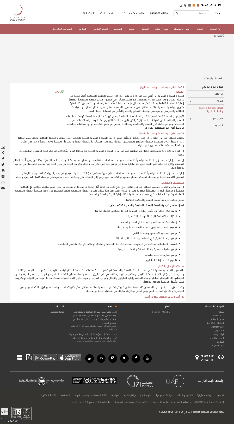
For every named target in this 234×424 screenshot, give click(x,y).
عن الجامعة (215, 29)
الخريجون (118, 29)
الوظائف (82, 29)
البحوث (132, 29)
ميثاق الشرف (129, 395)
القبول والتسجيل (182, 29)
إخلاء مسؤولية (204, 395)
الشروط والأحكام (185, 395)
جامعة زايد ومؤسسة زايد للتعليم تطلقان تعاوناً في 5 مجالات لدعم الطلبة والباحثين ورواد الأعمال (93, 336)
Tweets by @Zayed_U (161, 312)
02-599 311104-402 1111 (208, 357)
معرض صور (217, 118)
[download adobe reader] (27, 357)
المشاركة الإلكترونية (62, 29)
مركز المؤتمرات (217, 327)
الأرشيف (115, 395)
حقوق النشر (145, 395)
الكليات (200, 29)
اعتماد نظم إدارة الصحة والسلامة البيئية (211, 109)
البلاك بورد (219, 330)
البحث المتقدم (87, 13)
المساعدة (65, 395)
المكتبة (145, 29)
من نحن (219, 94)
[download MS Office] (22, 357)
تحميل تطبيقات (57, 312)
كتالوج (221, 312)
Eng (216, 13)
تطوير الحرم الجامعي (212, 87)
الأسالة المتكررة (48, 395)
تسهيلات (219, 395)
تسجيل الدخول (105, 13)
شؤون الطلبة (161, 29)
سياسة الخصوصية (164, 395)
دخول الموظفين (217, 319)
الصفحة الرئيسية (214, 78)
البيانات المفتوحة (137, 13)
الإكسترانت (219, 334)
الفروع (220, 101)
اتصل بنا (121, 13)
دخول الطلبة (218, 316)
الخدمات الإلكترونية (159, 13)
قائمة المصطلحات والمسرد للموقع (90, 395)
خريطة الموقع (218, 345)
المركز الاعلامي (100, 29)
